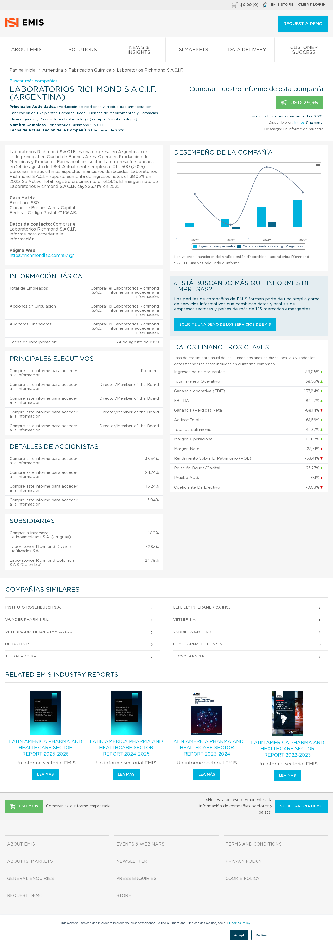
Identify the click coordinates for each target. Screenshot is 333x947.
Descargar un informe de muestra (293, 129)
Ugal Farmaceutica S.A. (198, 644)
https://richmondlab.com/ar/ (39, 255)
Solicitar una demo (301, 806)
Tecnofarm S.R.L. (191, 656)
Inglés (299, 122)
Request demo (25, 896)
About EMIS (26, 50)
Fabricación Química (90, 70)
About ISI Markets (30, 861)
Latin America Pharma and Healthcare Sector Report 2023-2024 (207, 748)
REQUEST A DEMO (303, 24)
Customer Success (304, 50)
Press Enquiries (136, 878)
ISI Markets (192, 50)
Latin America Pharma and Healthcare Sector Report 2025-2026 (45, 748)
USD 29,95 (303, 102)
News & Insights (138, 50)
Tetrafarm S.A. (21, 656)
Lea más (45, 774)
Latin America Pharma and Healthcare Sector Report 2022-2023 (287, 749)
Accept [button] (239, 935)
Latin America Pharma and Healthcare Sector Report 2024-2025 (126, 748)
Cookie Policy (243, 878)
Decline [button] (261, 935)
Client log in (312, 5)
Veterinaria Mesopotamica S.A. (38, 632)
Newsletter (131, 861)
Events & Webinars (140, 844)
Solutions (82, 50)
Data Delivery (247, 50)
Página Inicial (23, 70)
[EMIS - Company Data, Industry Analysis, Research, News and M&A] (26, 26)
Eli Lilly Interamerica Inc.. (201, 607)
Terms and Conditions (254, 844)
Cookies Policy (239, 922)
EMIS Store (282, 5)
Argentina (52, 70)
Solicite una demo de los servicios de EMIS (225, 325)
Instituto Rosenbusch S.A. (33, 607)
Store (123, 896)
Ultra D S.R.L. (19, 644)
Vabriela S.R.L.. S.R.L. (194, 632)
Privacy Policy (244, 861)
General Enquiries (30, 878)
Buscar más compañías (33, 81)
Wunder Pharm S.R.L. (27, 620)
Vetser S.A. (184, 620)
